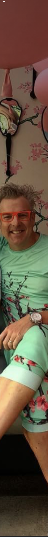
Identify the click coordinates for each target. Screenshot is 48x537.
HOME (5, 3)
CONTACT (11, 5)
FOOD (21, 3)
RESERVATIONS (10, 3)
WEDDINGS (6, 5)
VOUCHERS (16, 3)
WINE (25, 3)
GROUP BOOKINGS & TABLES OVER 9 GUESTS (35, 3)
